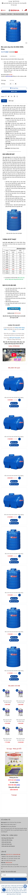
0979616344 (16, 1)
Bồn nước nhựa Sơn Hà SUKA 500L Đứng (14, 592)
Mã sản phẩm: (4, 56)
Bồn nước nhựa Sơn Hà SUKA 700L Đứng (14, 631)
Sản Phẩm (9, 14)
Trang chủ (3, 14)
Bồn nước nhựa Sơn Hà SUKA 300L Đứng (14, 553)
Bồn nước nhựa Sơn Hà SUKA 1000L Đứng (14, 670)
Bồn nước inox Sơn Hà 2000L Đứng (20, 720)
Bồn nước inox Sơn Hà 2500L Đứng (7, 739)
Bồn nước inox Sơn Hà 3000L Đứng (20, 739)
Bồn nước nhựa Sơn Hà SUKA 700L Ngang (14, 475)
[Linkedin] (11, 96)
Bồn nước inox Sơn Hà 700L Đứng (20, 701)
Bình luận (11, 100)
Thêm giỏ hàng (14, 88)
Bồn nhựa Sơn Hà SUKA (19, 14)
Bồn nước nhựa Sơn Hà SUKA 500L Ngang (14, 436)
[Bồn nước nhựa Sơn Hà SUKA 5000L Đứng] (14, 10)
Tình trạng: (3, 80)
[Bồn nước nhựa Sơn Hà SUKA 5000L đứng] (14, 31)
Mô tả (4, 100)
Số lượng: (3, 83)
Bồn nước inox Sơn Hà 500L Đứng (7, 701)
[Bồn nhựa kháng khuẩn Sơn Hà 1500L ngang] (14, 309)
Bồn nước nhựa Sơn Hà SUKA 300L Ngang (14, 397)
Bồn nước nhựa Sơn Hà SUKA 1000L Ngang (14, 514)
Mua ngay (14, 91)
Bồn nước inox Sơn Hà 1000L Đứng (7, 720)
